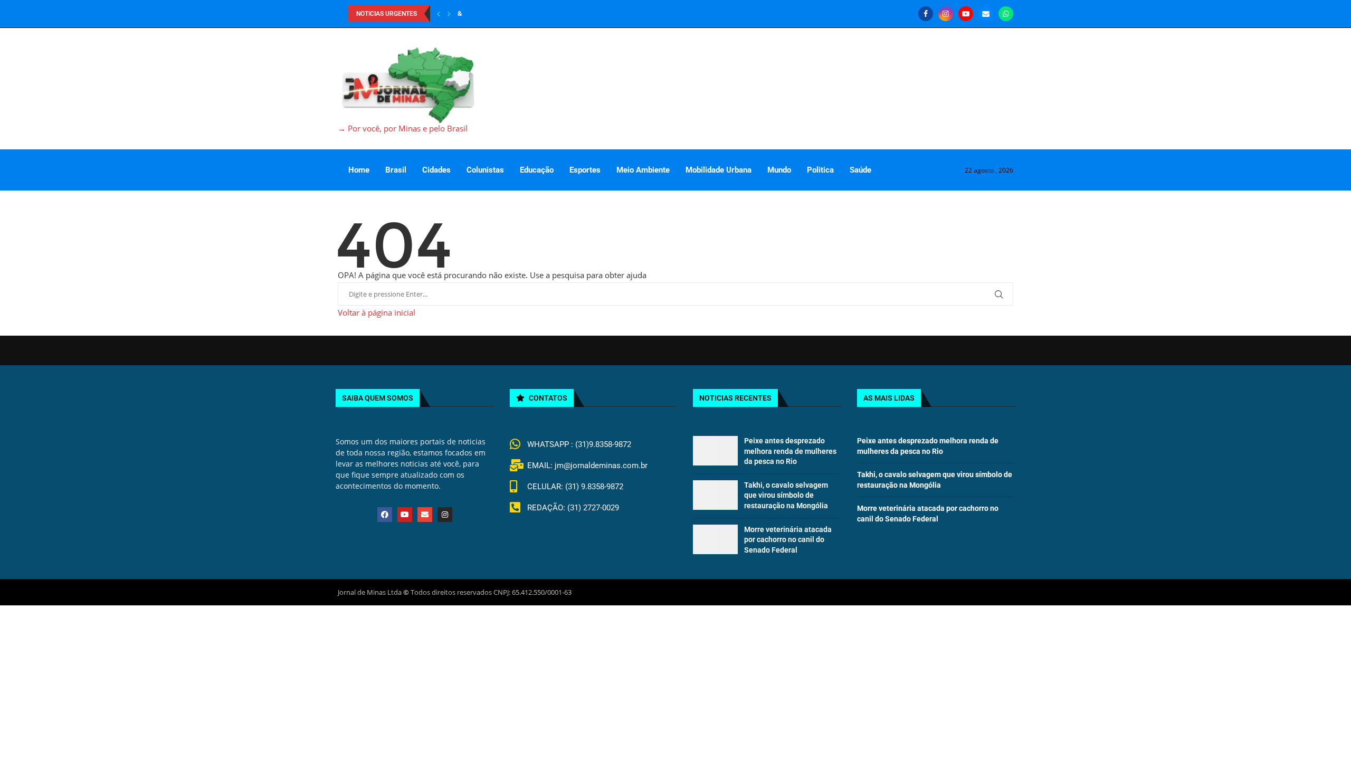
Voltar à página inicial (376, 312)
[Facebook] (925, 13)
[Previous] (438, 13)
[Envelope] (424, 514)
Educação (537, 170)
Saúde (860, 170)
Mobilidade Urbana (718, 170)
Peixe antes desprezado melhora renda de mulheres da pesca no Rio (790, 451)
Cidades (436, 170)
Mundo (779, 170)
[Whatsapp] (1005, 13)
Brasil (395, 170)
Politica (820, 170)
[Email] (985, 13)
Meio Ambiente (643, 170)
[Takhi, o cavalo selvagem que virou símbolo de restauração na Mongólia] (715, 495)
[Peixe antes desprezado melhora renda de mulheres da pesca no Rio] (715, 451)
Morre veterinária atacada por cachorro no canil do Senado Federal (788, 539)
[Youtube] (965, 13)
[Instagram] (945, 13)
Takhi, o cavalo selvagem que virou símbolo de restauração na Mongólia (786, 495)
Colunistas (485, 170)
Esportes (585, 170)
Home (358, 170)
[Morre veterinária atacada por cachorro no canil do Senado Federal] (715, 539)
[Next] (449, 13)
